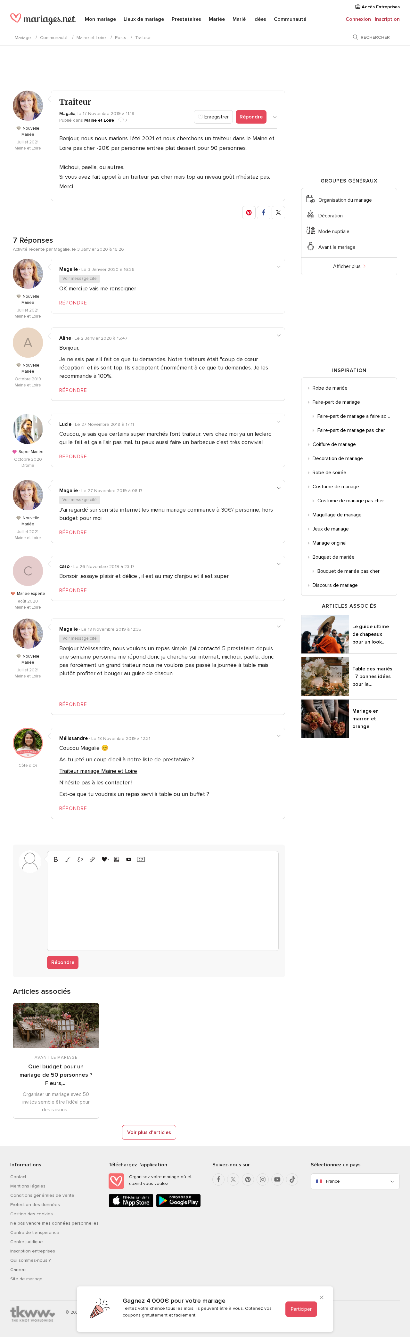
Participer (301, 1309)
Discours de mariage (335, 585)
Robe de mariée (330, 388)
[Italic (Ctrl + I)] (68, 859)
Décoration (330, 216)
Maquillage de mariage (337, 515)
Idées (259, 19)
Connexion (358, 19)
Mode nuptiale (333, 231)
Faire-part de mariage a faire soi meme (357, 416)
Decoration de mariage (338, 458)
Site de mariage (26, 1279)
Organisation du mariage (345, 200)
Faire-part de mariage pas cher (351, 430)
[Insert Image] (116, 859)
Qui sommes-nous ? (30, 1260)
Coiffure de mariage (334, 444)
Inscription (387, 19)
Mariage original (330, 543)
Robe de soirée (329, 472)
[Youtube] (277, 1179)
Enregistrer (216, 117)
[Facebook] (218, 1179)
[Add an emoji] (104, 859)
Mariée (217, 19)
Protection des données (35, 1204)
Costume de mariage (336, 486)
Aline (65, 338)
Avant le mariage (337, 247)
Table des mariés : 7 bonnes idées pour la (372, 676)
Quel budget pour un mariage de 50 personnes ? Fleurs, (56, 1075)
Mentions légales (27, 1186)
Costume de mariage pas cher (350, 501)
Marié (239, 19)
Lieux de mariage (144, 19)
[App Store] (131, 1206)
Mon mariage (100, 19)
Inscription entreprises (32, 1251)
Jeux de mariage (331, 529)
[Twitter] (233, 1179)
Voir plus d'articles (149, 1132)
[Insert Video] (129, 859)
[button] (249, 212)
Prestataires (186, 19)
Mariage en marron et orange (365, 719)
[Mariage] (43, 20)
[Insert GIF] (141, 859)
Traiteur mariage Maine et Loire (98, 770)
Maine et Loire (91, 37)
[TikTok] (292, 1179)
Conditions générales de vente (42, 1195)
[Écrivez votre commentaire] (163, 905)
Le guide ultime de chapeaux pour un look (370, 634)
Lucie (65, 424)
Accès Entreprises (380, 7)
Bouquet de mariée (334, 557)
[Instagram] (263, 1179)
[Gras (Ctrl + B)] (56, 859)
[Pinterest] (248, 1179)
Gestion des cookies (31, 1214)
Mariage (23, 37)
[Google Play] (178, 1206)
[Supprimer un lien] (80, 859)
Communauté (290, 19)
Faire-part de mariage (336, 402)
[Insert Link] (92, 859)
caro (64, 566)
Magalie (67, 113)
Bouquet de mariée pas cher (348, 571)
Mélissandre (73, 738)
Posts (120, 37)
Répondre (251, 117)
